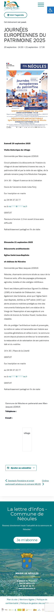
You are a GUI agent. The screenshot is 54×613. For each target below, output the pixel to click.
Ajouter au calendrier (21, 467)
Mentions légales (27, 599)
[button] (50, 10)
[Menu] (41, 5)
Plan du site (12, 599)
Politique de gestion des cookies (34, 603)
